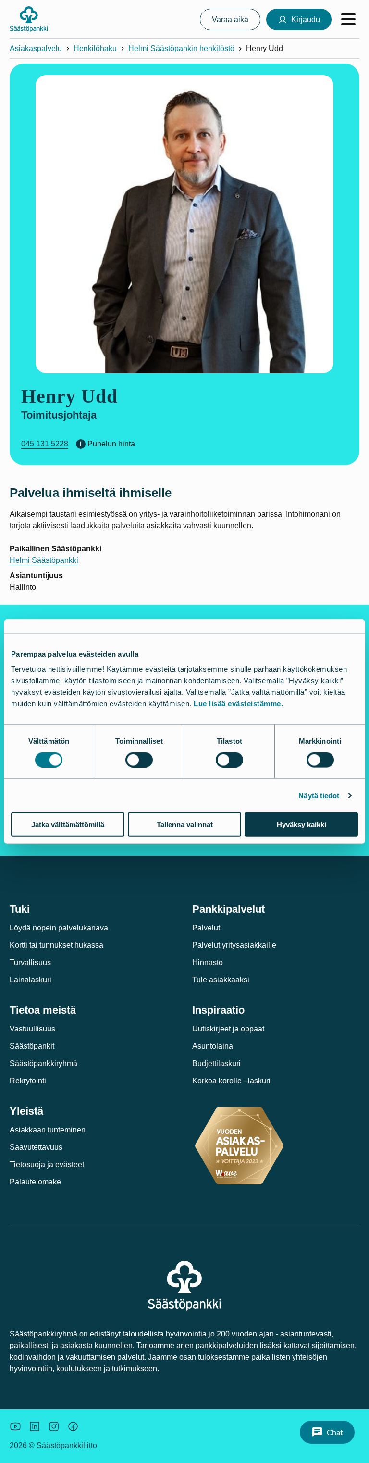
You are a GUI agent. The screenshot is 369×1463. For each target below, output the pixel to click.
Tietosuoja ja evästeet (47, 1164)
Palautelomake (35, 1182)
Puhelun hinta (111, 444)
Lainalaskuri (30, 980)
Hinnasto (207, 962)
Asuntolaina (212, 1046)
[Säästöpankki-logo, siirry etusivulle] (29, 19)
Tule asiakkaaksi (220, 980)
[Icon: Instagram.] (54, 1426)
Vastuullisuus (32, 1029)
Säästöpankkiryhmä (43, 1063)
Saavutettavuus (36, 1147)
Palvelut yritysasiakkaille (234, 945)
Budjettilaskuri (216, 1063)
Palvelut (206, 928)
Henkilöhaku (95, 48)
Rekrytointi (28, 1081)
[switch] (139, 759)
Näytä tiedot (318, 795)
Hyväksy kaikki (301, 824)
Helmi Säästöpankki (44, 560)
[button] (327, 1432)
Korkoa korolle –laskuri (231, 1081)
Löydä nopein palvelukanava (59, 928)
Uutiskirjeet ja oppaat (228, 1029)
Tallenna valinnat (185, 824)
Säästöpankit (32, 1046)
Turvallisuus (30, 962)
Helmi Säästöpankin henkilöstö (181, 48)
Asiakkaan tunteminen (48, 1130)
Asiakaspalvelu (36, 48)
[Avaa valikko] (348, 19)
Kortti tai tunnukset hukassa (56, 945)
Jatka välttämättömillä (67, 824)
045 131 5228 (44, 444)
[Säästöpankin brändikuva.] (15, 1426)
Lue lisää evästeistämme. (238, 704)
